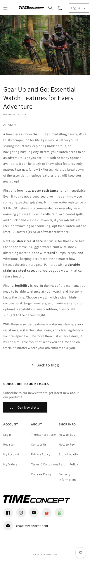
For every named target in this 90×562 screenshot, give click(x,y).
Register (9, 444)
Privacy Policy (40, 454)
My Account (11, 454)
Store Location (69, 454)
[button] (5, 7)
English (75, 8)
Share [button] (12, 125)
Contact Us (39, 444)
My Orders (10, 464)
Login (7, 435)
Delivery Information (67, 477)
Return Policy (68, 464)
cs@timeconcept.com (32, 526)
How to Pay (66, 444)
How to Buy (67, 435)
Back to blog (47, 365)
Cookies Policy (41, 474)
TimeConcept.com (44, 435)
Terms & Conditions (45, 464)
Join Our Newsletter (25, 407)
